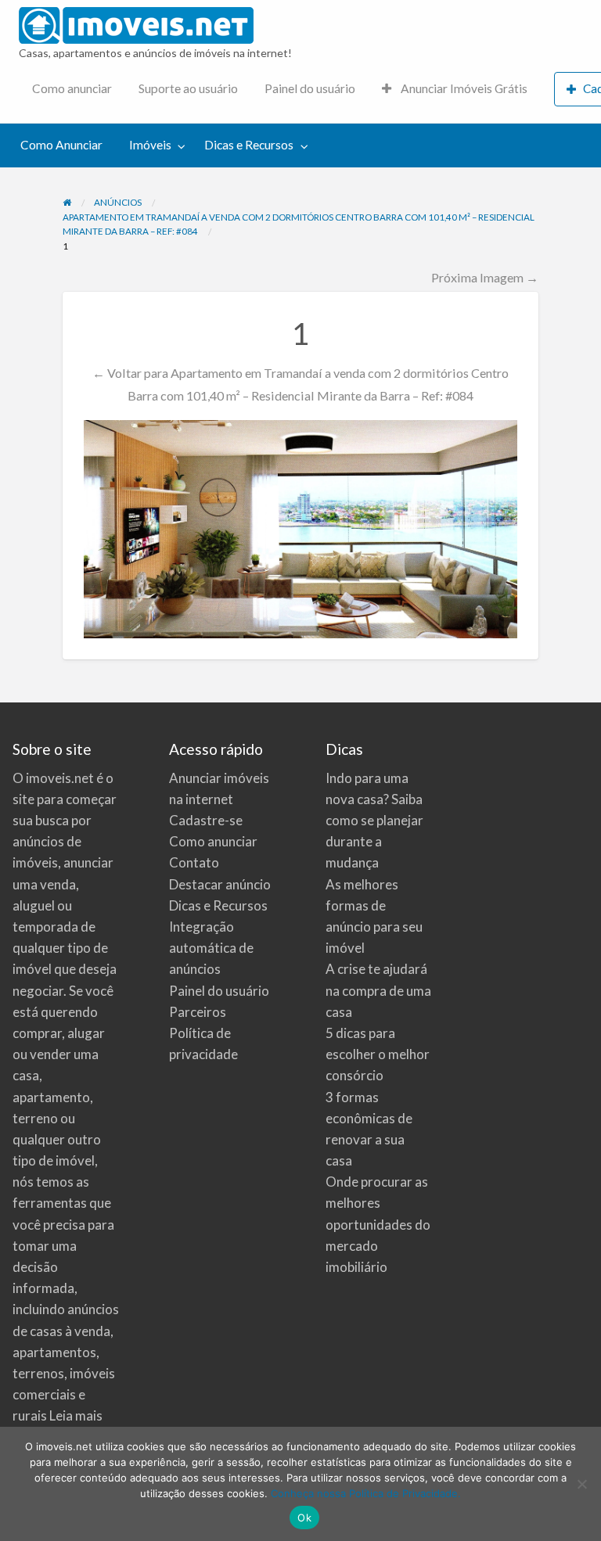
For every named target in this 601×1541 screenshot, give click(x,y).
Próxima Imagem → (484, 277)
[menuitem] (72, 90)
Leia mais (76, 1415)
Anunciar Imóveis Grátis (462, 88)
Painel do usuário (310, 88)
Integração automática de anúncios (211, 947)
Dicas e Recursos (248, 145)
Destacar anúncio (220, 884)
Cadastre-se (206, 820)
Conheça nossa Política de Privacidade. (366, 1493)
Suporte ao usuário (188, 88)
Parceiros (197, 1012)
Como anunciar (72, 88)
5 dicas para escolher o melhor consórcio (378, 1054)
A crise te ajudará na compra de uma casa (378, 990)
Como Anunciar (61, 145)
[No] (581, 1484)
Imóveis (150, 145)
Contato (194, 862)
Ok (304, 1517)
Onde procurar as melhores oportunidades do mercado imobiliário (378, 1224)
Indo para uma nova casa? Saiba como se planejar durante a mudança (374, 820)
